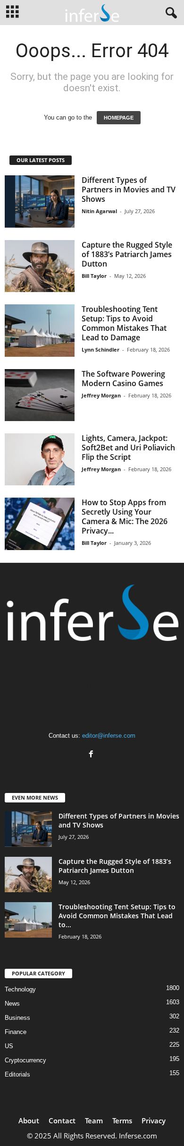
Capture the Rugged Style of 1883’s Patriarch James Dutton (127, 254)
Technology (20, 989)
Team (94, 1120)
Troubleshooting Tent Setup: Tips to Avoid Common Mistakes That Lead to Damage (124, 323)
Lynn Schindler (100, 349)
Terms (122, 1120)
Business (17, 1017)
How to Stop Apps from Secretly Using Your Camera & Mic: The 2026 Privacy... (124, 516)
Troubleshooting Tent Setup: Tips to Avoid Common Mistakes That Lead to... (117, 915)
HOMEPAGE (119, 118)
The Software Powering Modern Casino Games (123, 378)
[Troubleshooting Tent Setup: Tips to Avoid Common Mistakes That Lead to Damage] (40, 330)
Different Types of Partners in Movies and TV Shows (129, 189)
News (12, 1003)
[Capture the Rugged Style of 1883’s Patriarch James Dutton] (40, 266)
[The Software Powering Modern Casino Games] (40, 395)
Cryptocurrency (25, 1060)
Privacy (154, 1120)
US (9, 1046)
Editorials (17, 1074)
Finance (15, 1031)
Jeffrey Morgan (101, 395)
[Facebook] (92, 754)
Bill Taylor (94, 275)
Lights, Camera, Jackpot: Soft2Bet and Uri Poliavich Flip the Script (128, 447)
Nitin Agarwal (99, 211)
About (28, 1120)
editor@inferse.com (108, 735)
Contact (62, 1120)
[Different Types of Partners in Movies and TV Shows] (40, 201)
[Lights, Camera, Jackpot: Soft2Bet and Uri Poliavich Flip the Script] (40, 459)
